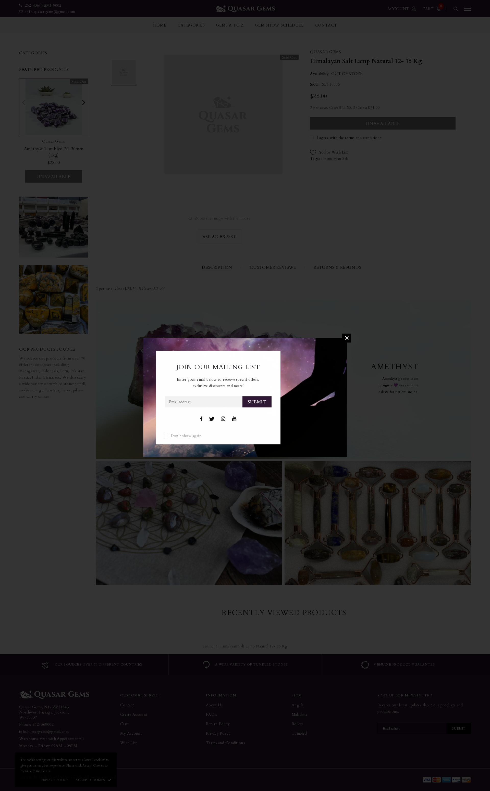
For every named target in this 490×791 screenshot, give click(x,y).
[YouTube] (234, 419)
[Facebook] (201, 419)
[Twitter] (211, 419)
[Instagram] (223, 419)
